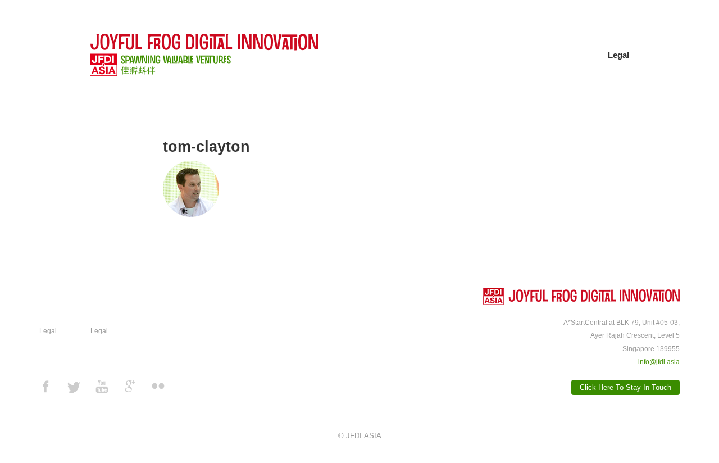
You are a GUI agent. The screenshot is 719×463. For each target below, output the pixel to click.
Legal (618, 55)
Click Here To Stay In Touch (625, 387)
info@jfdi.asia (659, 361)
